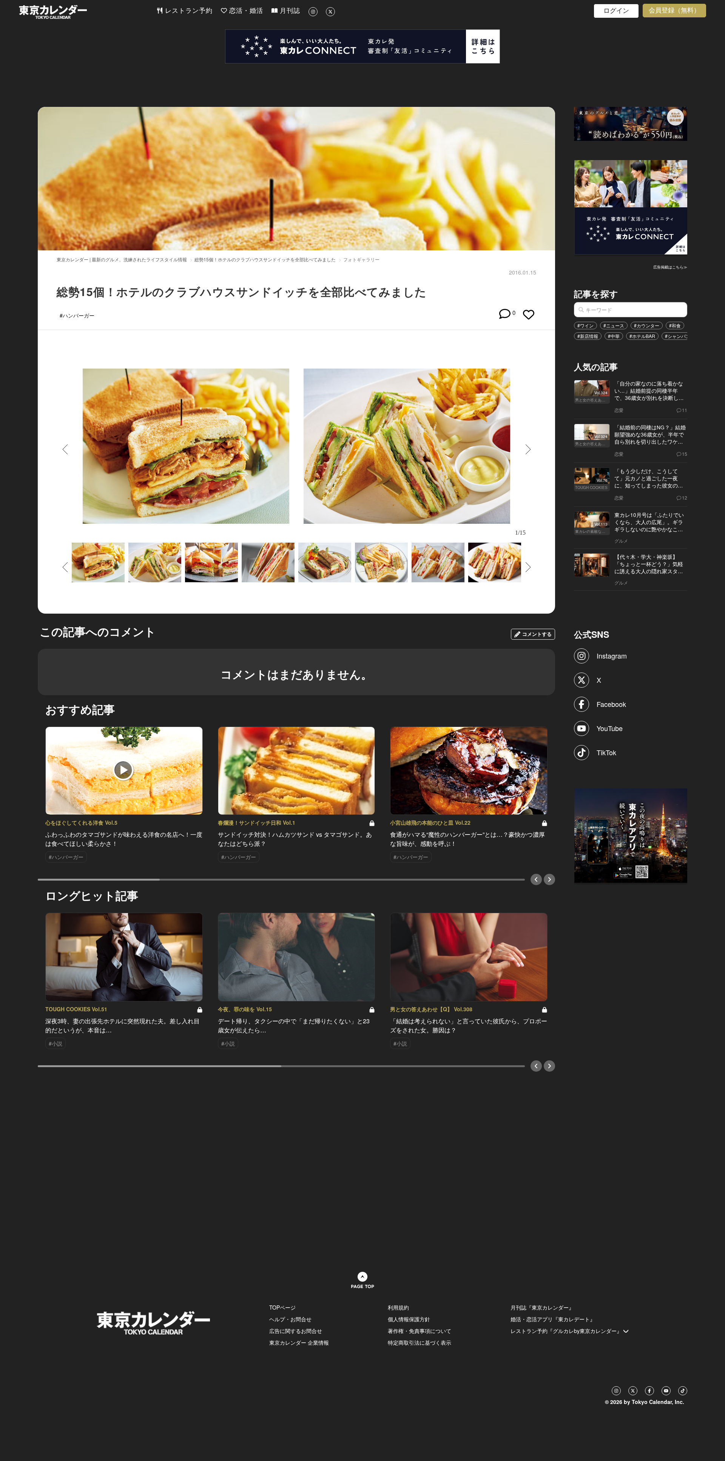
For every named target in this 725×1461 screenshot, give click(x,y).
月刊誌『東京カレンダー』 (542, 1307)
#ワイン (585, 325)
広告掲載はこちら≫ (670, 267)
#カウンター (646, 325)
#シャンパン (677, 336)
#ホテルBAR (642, 336)
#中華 (614, 336)
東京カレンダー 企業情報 (299, 1342)
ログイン (616, 10)
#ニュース (613, 325)
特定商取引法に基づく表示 (419, 1342)
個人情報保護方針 (409, 1319)
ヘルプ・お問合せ (290, 1319)
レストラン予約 (188, 10)
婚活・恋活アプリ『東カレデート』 (553, 1319)
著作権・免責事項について (419, 1330)
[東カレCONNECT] (362, 46)
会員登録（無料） (674, 10)
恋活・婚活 (245, 10)
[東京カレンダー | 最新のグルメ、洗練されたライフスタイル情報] (87, 12)
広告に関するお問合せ (295, 1330)
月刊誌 (289, 10)
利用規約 (398, 1307)
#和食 (675, 325)
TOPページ (282, 1307)
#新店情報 (587, 336)
